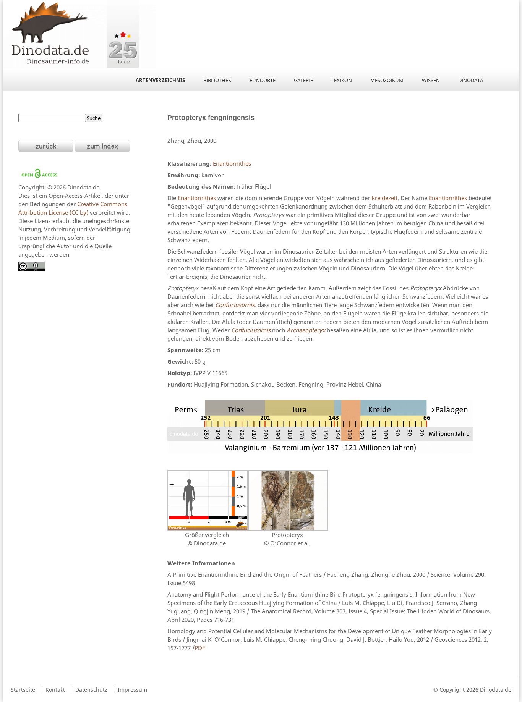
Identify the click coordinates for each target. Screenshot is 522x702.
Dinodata (470, 80)
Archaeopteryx (306, 330)
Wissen (431, 80)
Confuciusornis (235, 305)
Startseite (23, 689)
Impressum (132, 689)
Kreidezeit (384, 198)
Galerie (303, 80)
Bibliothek (217, 80)
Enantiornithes (232, 163)
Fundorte (263, 80)
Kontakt (55, 689)
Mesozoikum (387, 80)
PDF (200, 648)
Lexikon (341, 80)
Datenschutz (91, 689)
